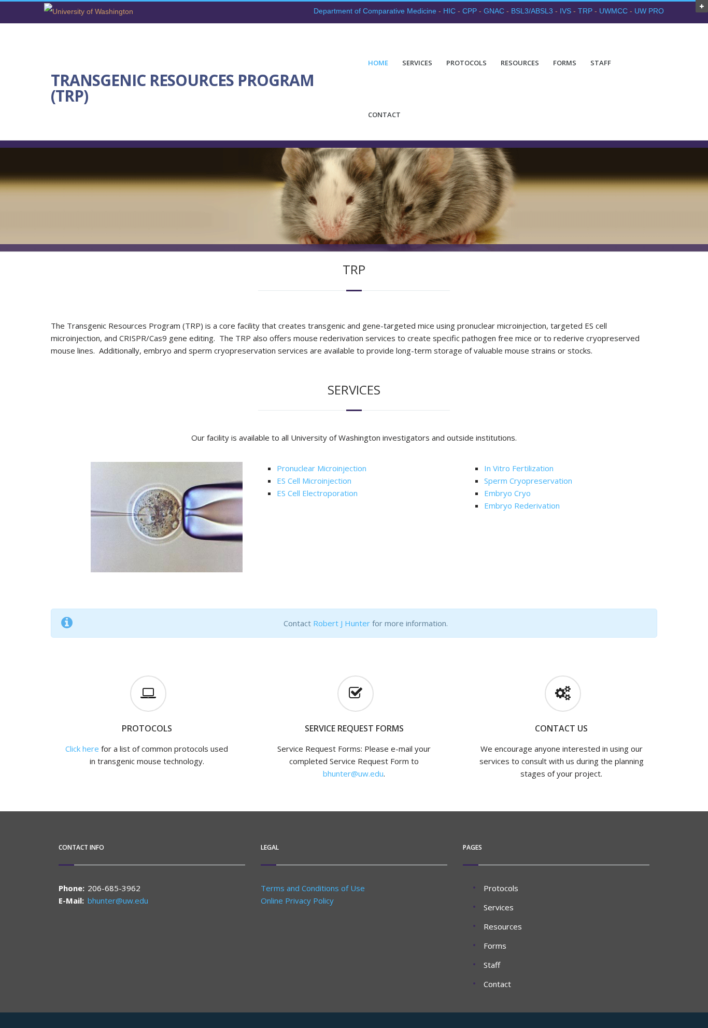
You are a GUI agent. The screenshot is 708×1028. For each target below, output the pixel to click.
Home (378, 63)
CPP (469, 11)
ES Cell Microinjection (314, 480)
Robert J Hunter (341, 623)
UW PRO (649, 11)
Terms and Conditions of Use (313, 888)
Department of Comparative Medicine (375, 11)
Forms (564, 63)
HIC (449, 11)
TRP (585, 11)
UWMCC (613, 11)
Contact (384, 115)
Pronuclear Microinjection (321, 468)
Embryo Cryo (507, 493)
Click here (82, 748)
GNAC (494, 11)
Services (417, 63)
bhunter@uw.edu (353, 773)
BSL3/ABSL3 (532, 11)
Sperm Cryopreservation (528, 480)
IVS (565, 11)
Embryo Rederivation (522, 505)
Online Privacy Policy (297, 900)
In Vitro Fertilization (519, 468)
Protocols (466, 63)
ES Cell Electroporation (317, 493)
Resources (520, 63)
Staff (600, 63)
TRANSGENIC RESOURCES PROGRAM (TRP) (182, 88)
